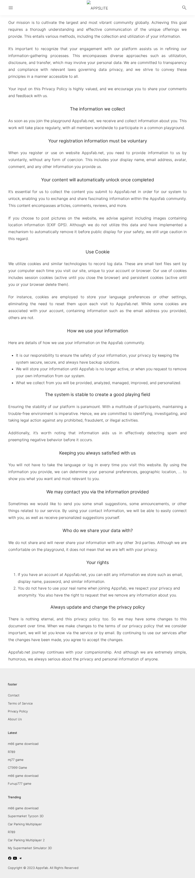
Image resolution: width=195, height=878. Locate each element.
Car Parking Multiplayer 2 (26, 840)
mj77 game (16, 760)
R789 (11, 752)
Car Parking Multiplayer (25, 824)
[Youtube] (15, 859)
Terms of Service (20, 703)
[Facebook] (10, 859)
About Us (15, 719)
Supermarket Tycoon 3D (26, 816)
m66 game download (23, 744)
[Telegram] (20, 859)
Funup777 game (19, 783)
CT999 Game (17, 767)
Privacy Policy (18, 711)
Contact (14, 695)
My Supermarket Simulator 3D (30, 848)
